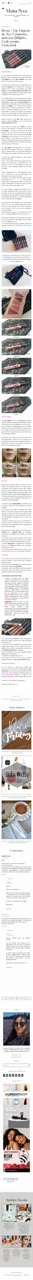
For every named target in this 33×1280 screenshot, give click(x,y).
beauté (8, 699)
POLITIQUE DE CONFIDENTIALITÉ (13, 1275)
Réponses (10, 878)
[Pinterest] (8, 3)
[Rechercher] (30, 3)
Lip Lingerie (25, 699)
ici (10, 130)
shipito (17, 700)
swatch (21, 700)
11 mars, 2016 (4, 857)
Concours (19, 699)
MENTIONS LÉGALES (16, 1272)
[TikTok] (11, 3)
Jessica (8, 882)
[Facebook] (6, 3)
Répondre (4, 874)
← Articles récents (9, 998)
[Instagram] (3, 3)
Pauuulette (5, 914)
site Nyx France (17, 179)
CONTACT (26, 1275)
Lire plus (16, 1055)
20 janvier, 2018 (10, 935)
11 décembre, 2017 (6, 916)
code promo (13, 699)
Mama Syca (16, 11)
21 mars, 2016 (9, 883)
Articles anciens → (24, 998)
